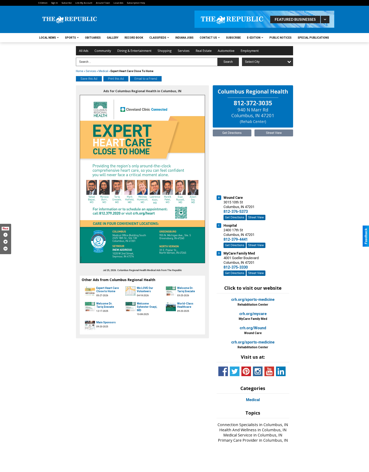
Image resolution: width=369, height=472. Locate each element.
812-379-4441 (236, 239)
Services (183, 51)
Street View (274, 133)
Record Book (134, 37)
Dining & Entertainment (134, 51)
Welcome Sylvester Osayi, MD (147, 307)
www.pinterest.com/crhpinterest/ (246, 371)
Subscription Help (136, 2)
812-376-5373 (236, 211)
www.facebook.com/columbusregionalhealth (223, 371)
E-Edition (42, 2)
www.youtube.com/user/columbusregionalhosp (269, 371)
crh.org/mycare (253, 316)
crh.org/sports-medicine (252, 301)
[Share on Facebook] (5, 234)
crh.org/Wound (253, 330)
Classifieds (157, 37)
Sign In (54, 2)
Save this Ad (89, 78)
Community (103, 51)
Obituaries (93, 37)
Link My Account (83, 2)
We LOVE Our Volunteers (145, 289)
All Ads (83, 51)
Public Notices (280, 37)
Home (79, 71)
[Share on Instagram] (5, 248)
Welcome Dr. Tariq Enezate (186, 289)
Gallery (112, 37)
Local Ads (118, 2)
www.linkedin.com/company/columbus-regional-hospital (281, 371)
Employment (250, 51)
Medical (104, 71)
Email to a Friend (146, 78)
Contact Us (208, 37)
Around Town (103, 2)
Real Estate (204, 51)
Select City (252, 62)
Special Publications (313, 37)
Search (228, 62)
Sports (70, 37)
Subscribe (67, 2)
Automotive (226, 51)
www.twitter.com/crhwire (234, 371)
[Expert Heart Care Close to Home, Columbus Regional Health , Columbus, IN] (142, 179)
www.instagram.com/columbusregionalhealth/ (258, 371)
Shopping (165, 51)
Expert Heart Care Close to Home (107, 289)
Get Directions (232, 133)
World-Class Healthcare (185, 305)
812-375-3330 (236, 267)
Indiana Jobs (184, 37)
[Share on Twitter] (5, 241)
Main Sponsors (106, 322)
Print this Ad (116, 78)
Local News (47, 37)
